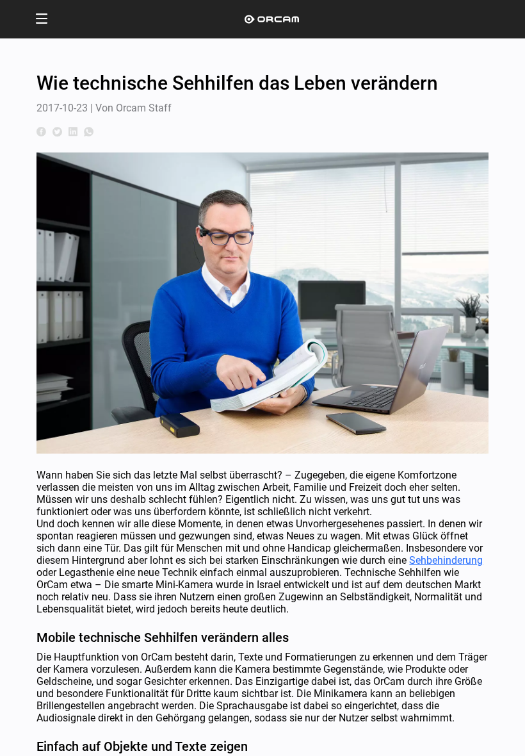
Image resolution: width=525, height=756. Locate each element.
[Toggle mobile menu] (41, 19)
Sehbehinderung (446, 560)
